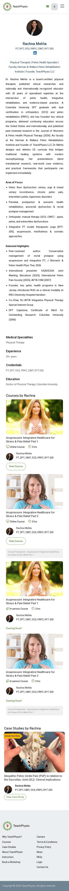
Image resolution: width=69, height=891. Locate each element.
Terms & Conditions (47, 842)
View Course (16, 466)
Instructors (8, 857)
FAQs (39, 857)
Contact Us (42, 867)
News (40, 852)
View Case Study (15, 797)
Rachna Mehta (24, 453)
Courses (6, 842)
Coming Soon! (14, 628)
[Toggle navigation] (62, 6)
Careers (41, 836)
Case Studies (9, 847)
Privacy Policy (44, 847)
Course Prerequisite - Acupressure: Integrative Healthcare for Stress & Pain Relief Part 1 (33, 553)
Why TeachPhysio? (12, 836)
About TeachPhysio (12, 852)
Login (39, 862)
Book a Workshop (11, 862)
